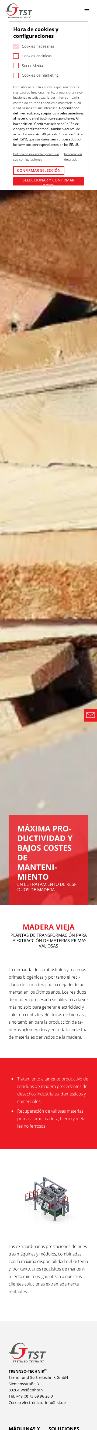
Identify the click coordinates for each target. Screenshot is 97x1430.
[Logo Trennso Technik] (19, 10)
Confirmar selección (39, 170)
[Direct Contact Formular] (90, 715)
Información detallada (73, 157)
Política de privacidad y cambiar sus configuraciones (36, 157)
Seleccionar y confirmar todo (48, 181)
